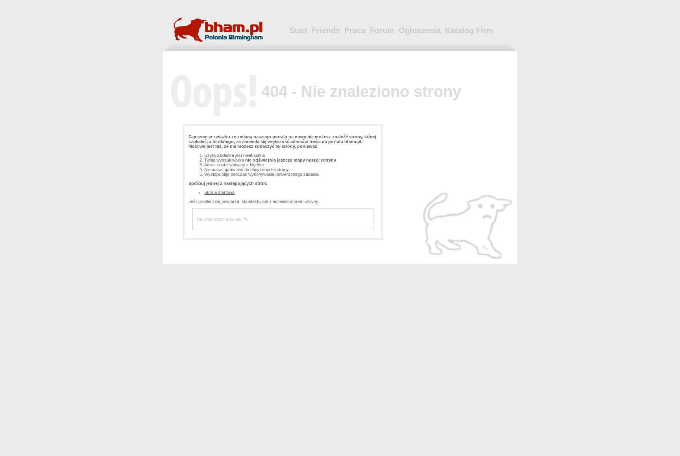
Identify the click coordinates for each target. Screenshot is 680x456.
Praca (355, 30)
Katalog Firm (469, 30)
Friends (326, 30)
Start (298, 30)
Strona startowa (219, 192)
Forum (382, 30)
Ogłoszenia (420, 30)
